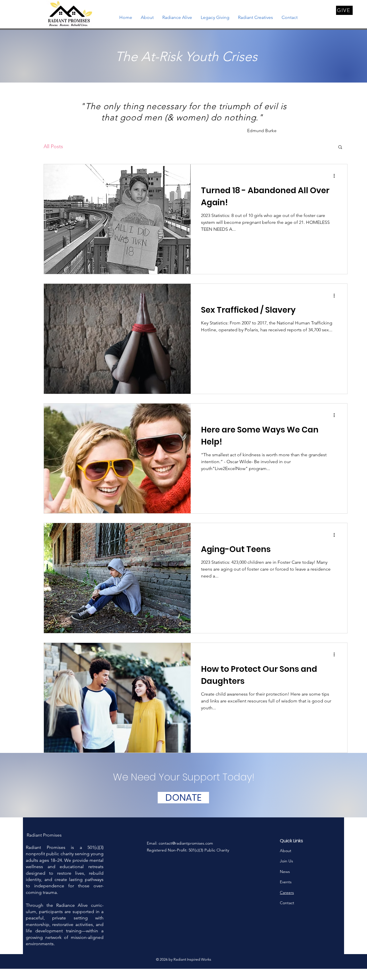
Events (286, 881)
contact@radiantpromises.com (186, 843)
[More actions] (336, 176)
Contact (287, 902)
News (285, 871)
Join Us (286, 861)
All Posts (53, 146)
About (285, 850)
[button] (340, 147)
